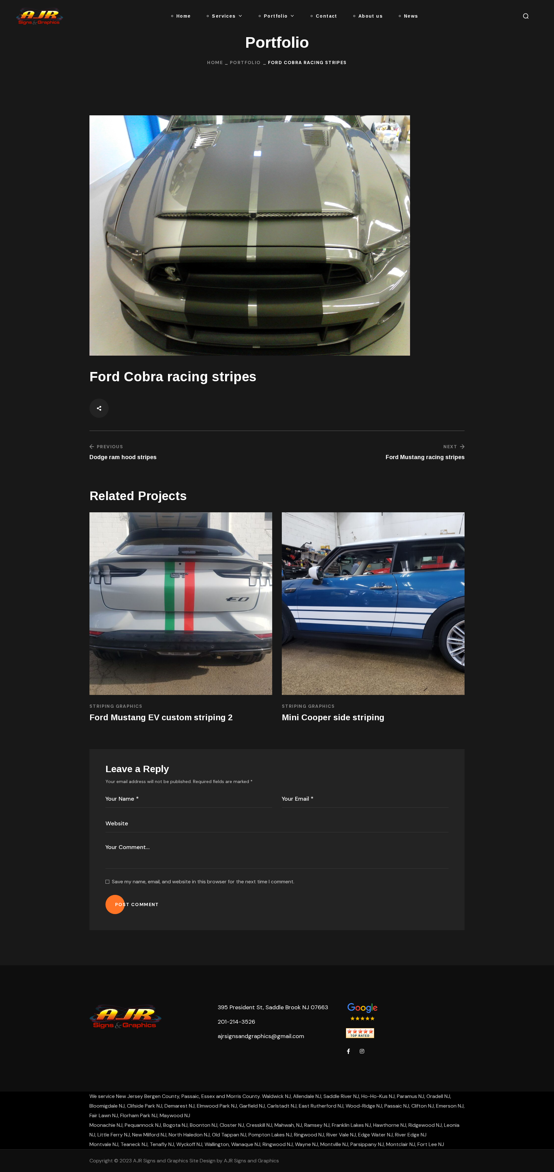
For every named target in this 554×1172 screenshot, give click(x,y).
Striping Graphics (116, 706)
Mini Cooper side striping (333, 717)
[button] (526, 16)
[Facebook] (348, 1051)
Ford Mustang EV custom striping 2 (160, 717)
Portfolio (245, 62)
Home (215, 62)
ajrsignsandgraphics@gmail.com (261, 1036)
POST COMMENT (137, 904)
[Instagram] (362, 1051)
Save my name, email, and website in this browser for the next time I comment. (203, 881)
